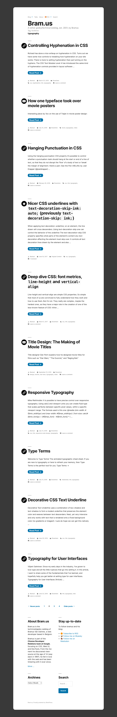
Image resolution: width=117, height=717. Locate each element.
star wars (43, 374)
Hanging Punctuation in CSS (55, 147)
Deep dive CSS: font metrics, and (55, 281)
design (32, 374)
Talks (36, 17)
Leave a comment (60, 83)
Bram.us (40, 23)
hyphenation (36, 83)
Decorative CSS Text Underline (57, 499)
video (75, 128)
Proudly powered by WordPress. (43, 702)
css (31, 83)
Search (55, 17)
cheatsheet (65, 479)
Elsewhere (56, 80)
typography (47, 83)
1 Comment (33, 259)
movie (63, 128)
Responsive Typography (51, 392)
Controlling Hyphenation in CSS (58, 45)
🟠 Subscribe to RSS (69, 633)
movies (37, 374)
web (74, 593)
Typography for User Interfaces (57, 558)
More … (31, 666)
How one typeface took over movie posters (54, 103)
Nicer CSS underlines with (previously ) (54, 211)
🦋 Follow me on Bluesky (71, 636)
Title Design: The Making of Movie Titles (54, 344)
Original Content (57, 256)
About (41, 17)
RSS (48, 17)
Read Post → (35, 73)
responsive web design (43, 433)
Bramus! (32, 80)
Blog (29, 17)
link (42, 83)
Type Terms (39, 451)
